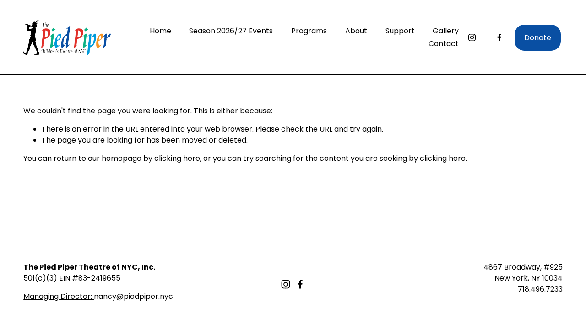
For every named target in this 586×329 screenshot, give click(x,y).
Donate (537, 37)
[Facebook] (499, 37)
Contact (444, 43)
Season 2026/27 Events (231, 31)
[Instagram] (472, 37)
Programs (309, 31)
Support (400, 31)
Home (160, 31)
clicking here (177, 158)
